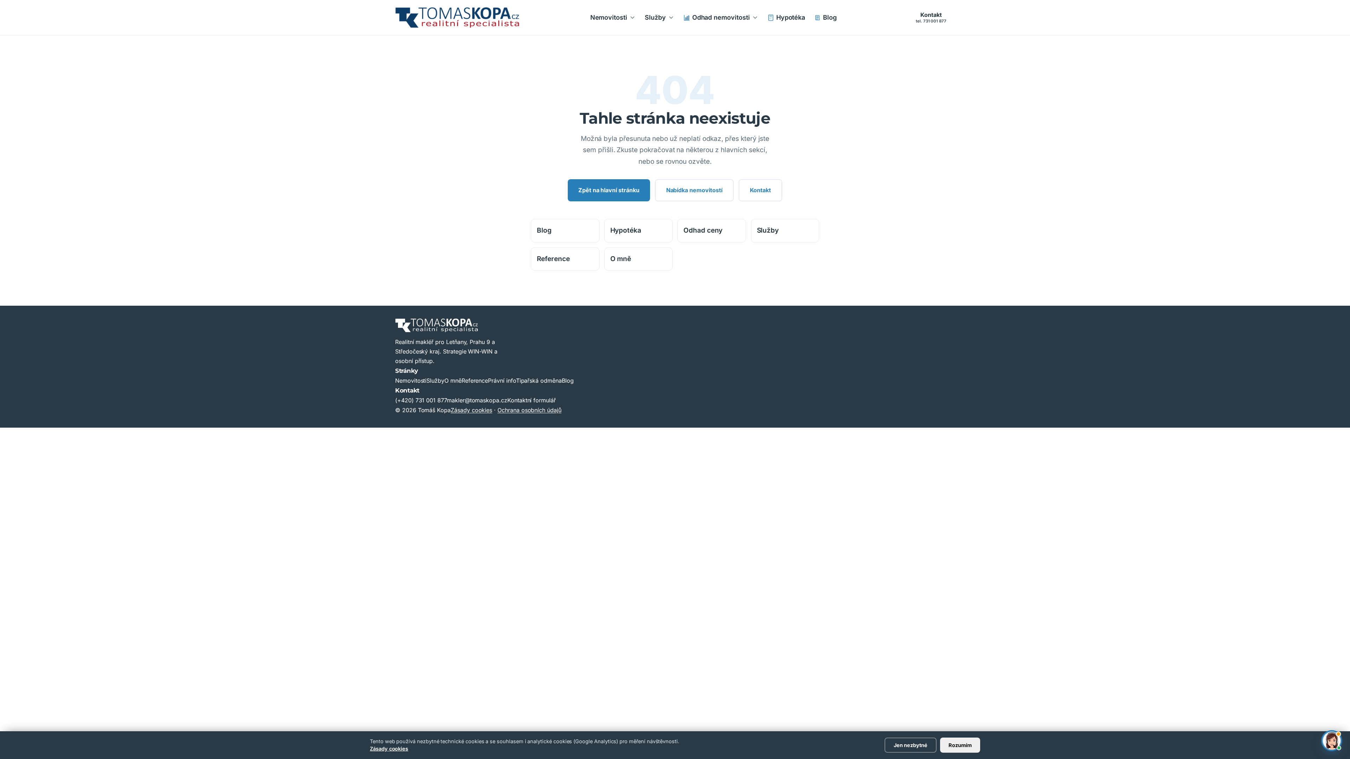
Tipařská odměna (539, 380)
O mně (620, 259)
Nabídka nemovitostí (694, 190)
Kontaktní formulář (531, 400)
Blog (830, 17)
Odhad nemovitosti (721, 17)
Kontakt (931, 17)
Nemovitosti (608, 17)
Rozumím (960, 745)
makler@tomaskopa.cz (477, 400)
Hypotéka (790, 17)
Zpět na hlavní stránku (608, 190)
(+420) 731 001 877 (421, 400)
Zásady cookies (389, 749)
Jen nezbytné (910, 745)
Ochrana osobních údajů (529, 410)
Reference (553, 259)
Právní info (502, 380)
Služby (655, 17)
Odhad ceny (702, 230)
